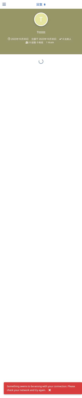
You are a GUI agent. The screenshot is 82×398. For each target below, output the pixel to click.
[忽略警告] (49, 390)
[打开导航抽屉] (4, 4)
